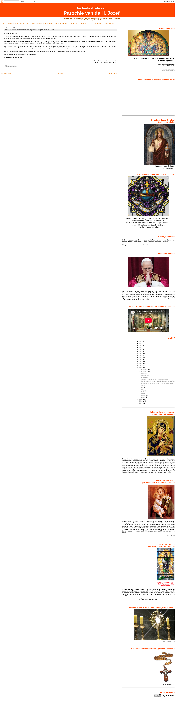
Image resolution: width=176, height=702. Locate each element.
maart (143, 393)
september (144, 375)
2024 (141, 343)
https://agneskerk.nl (168, 70)
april (142, 391)
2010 (141, 401)
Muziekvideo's (109, 23)
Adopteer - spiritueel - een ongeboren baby (154, 379)
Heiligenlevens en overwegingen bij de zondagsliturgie (49, 23)
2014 (141, 363)
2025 (141, 341)
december (144, 369)
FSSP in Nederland (95, 23)
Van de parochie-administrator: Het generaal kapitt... (157, 383)
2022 (141, 347)
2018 (141, 355)
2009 (141, 403)
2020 (141, 351)
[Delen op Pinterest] (16, 66)
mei (142, 389)
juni (142, 387)
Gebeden (74, 23)
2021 (141, 349)
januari (143, 397)
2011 (141, 399)
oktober (143, 373)
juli (142, 385)
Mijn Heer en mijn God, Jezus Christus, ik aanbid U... (158, 381)
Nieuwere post (6, 73)
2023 (141, 345)
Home (3, 23)
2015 (141, 361)
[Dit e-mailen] (8, 66)
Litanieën (83, 23)
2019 (141, 353)
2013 (141, 365)
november (144, 371)
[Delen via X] (12, 66)
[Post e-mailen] (5, 66)
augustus (144, 377)
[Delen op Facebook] (14, 66)
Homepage (59, 73)
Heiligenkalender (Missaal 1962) (18, 23)
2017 (141, 357)
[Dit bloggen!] (10, 66)
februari (143, 395)
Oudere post (113, 73)
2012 (141, 367)
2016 (141, 359)
